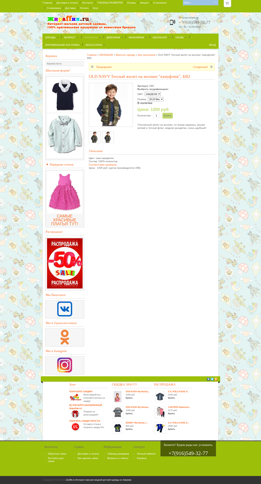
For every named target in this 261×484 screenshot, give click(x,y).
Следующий (200, 66)
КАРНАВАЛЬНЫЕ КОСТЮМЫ (62, 44)
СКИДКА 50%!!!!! (124, 384)
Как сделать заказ (88, 458)
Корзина (51, 56)
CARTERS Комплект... (179, 407)
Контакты (87, 2)
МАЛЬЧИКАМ (136, 37)
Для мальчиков (146, 54)
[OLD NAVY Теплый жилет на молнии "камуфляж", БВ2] (94, 137)
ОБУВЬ (179, 37)
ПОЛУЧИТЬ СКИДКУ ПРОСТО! (84, 421)
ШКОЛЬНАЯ (160, 37)
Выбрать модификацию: (153, 89)
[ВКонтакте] (208, 379)
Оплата (84, 8)
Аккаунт (144, 2)
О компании (54, 8)
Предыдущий (104, 66)
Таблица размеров (118, 453)
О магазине (160, 2)
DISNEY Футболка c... (137, 423)
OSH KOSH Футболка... (137, 391)
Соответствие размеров (102, 164)
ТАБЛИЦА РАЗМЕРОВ (110, 2)
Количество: (144, 115)
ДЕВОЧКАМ (113, 37)
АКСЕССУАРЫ (93, 44)
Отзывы (131, 2)
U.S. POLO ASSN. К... (178, 423)
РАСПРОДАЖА (165, 384)
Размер (141, 99)
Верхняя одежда (125, 54)
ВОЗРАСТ (70, 37)
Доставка (70, 8)
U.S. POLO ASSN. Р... (178, 391)
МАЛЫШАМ (91, 37)
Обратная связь (57, 453)
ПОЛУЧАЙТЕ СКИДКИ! (81, 391)
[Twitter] (212, 379)
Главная (47, 2)
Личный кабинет (146, 453)
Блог (95, 8)
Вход (212, 44)
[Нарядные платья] (65, 212)
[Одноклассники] (216, 379)
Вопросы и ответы (117, 458)
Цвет (140, 93)
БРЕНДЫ (50, 37)
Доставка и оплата (67, 2)
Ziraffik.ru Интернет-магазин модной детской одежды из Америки (98, 480)
